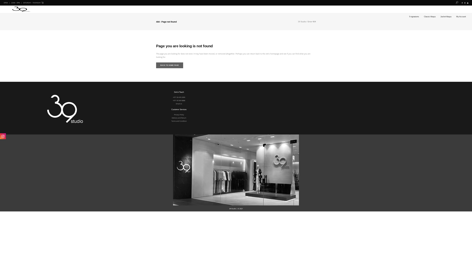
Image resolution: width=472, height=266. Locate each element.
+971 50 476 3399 (179, 97)
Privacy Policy (179, 115)
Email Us (179, 104)
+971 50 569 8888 (179, 100)
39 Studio (302, 22)
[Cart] (42, 2)
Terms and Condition (179, 121)
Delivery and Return (179, 118)
